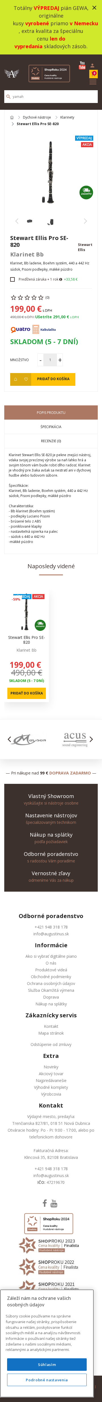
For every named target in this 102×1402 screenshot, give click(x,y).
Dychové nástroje (37, 117)
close (94, 7)
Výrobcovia (51, 1094)
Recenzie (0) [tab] (51, 441)
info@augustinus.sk (51, 933)
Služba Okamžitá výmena (51, 990)
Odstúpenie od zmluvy (51, 1044)
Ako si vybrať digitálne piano (51, 956)
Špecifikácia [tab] (51, 426)
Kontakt (51, 1026)
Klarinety (67, 117)
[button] (11, 739)
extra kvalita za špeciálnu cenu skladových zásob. (51, 39)
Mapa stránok (51, 1033)
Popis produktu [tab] (51, 412)
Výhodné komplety (51, 1087)
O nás (51, 963)
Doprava (51, 997)
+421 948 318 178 (51, 927)
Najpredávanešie (51, 1080)
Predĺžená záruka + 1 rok (38, 279)
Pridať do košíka (53, 378)
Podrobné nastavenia (47, 1379)
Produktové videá (51, 969)
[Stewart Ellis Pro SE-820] (51, 172)
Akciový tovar (51, 1073)
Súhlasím (47, 1364)
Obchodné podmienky (51, 976)
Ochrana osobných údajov (51, 983)
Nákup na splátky (51, 1004)
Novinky (51, 1067)
